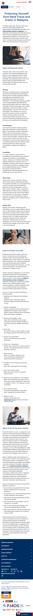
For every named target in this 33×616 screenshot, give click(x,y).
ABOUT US (4, 556)
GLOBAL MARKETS (6, 553)
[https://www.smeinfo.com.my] (9, 601)
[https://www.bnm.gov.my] (3, 601)
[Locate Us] (2, 575)
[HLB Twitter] (18, 571)
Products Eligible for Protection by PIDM (11, 587)
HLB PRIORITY (5, 546)
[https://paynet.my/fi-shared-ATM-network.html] (13, 609)
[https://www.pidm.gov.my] (6, 595)
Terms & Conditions (24, 588)
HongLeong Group (5, 590)
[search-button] (30, 2)
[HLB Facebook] (12, 571)
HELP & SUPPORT (6, 566)
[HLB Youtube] (21, 571)
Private (18, 7)
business (11, 7)
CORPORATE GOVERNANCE (8, 559)
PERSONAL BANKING (7, 542)
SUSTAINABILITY (6, 563)
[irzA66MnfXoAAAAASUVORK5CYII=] (5, 571)
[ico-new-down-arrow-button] (23, 7)
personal (4, 7)
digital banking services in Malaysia (13, 31)
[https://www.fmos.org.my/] (13, 605)
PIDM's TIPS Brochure (12, 588)
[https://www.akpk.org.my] (16, 601)
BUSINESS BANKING (7, 549)
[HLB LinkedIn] (15, 571)
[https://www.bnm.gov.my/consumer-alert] (19, 609)
